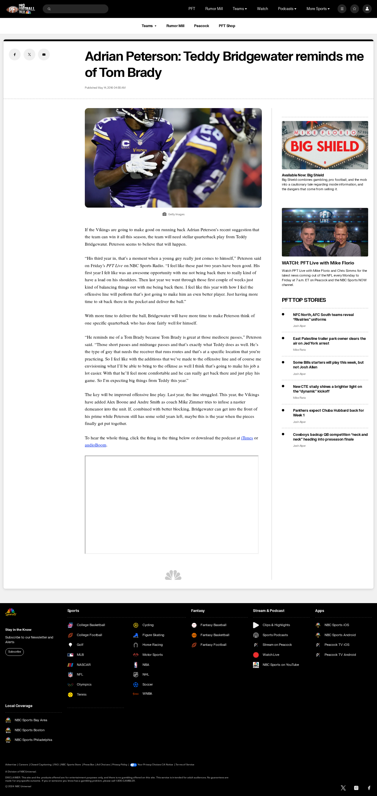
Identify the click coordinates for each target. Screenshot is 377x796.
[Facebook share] (15, 54)
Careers (23, 764)
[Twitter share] (29, 54)
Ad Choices (103, 764)
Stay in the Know (18, 630)
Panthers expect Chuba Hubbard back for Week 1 (328, 413)
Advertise (10, 764)
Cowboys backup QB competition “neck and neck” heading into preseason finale (330, 437)
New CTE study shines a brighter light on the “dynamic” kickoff (327, 389)
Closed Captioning (41, 764)
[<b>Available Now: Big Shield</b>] (325, 145)
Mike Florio (299, 350)
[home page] (20, 9)
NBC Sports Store (71, 764)
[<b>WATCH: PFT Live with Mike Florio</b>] (325, 232)
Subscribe (14, 651)
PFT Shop (227, 26)
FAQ (56, 764)
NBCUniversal (28, 771)
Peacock (201, 26)
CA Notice (167, 764)
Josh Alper (299, 326)
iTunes (247, 438)
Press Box (88, 764)
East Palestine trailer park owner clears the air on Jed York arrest (329, 341)
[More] (342, 8)
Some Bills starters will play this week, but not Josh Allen (328, 365)
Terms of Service (185, 764)
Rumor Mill (214, 8)
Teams (147, 26)
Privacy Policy (120, 764)
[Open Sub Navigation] (246, 9)
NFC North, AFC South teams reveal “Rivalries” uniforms (323, 317)
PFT (191, 8)
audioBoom (95, 445)
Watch (262, 8)
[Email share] (44, 54)
